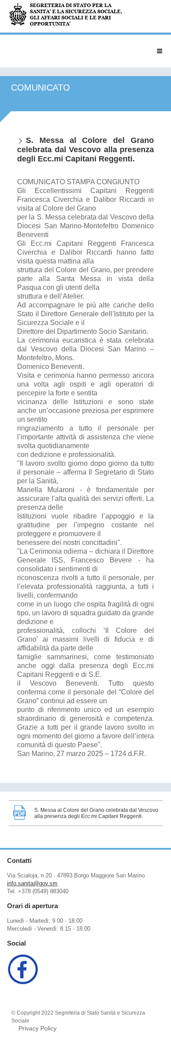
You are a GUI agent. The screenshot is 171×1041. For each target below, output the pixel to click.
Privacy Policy (37, 1028)
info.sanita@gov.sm (32, 883)
